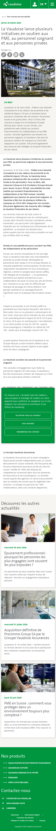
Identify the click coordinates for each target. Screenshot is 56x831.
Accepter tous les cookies (28, 415)
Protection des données (25, 818)
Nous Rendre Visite (15, 803)
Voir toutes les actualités (18, 16)
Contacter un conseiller (18, 798)
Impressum (15, 815)
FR (42, 4)
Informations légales (32, 815)
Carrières (11, 808)
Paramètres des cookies (28, 432)
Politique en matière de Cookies (22, 821)
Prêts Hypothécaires (18, 782)
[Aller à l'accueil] (12, 4)
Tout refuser (28, 423)
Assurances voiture (18, 768)
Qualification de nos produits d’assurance (29, 763)
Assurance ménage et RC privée (23, 773)
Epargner (13, 777)
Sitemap (42, 821)
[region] (28, 415)
